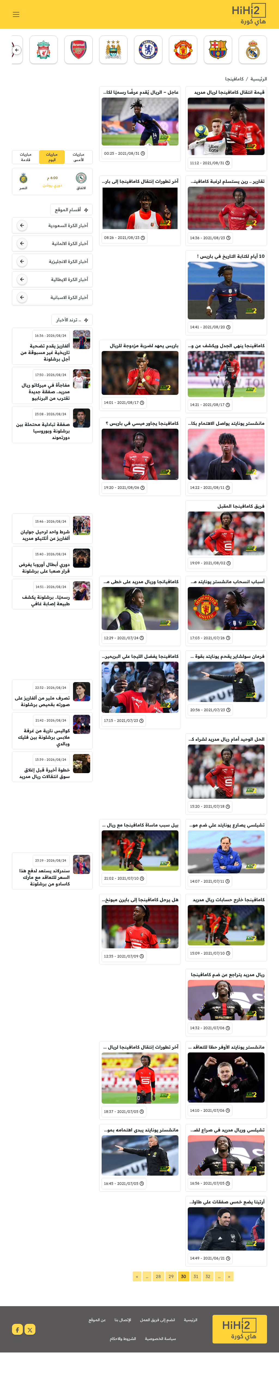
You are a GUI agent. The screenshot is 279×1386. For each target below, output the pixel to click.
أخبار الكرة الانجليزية (68, 261)
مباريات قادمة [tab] (26, 157)
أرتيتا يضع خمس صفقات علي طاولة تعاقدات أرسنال (226, 1202)
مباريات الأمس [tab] (78, 157)
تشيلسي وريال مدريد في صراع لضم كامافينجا (226, 1130)
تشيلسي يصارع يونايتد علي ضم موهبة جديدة (226, 825)
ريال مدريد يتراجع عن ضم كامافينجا (228, 974)
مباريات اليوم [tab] (52, 157)
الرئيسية (258, 78)
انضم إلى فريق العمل (157, 1319)
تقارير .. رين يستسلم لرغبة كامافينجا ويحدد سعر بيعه (226, 181)
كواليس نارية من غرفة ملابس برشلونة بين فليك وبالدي (43, 737)
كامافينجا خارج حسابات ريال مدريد (229, 899)
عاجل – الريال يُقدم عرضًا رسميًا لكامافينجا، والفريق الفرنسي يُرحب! (140, 92)
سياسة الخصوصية (160, 1338)
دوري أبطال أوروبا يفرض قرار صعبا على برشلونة (44, 568)
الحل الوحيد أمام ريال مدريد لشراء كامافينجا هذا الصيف (226, 739)
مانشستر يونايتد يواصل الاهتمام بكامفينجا (226, 423)
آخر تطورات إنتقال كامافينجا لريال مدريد (140, 1047)
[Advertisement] (140, 284)
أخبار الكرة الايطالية (69, 279)
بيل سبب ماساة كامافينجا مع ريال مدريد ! (140, 825)
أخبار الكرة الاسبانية (69, 297)
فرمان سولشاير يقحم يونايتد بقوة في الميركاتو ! (226, 656)
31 (196, 1276)
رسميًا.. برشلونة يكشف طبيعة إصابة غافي (45, 600)
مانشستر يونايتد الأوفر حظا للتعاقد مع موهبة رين (226, 1047)
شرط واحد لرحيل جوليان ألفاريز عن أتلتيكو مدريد (44, 535)
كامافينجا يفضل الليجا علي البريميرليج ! (140, 656)
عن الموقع (97, 1319)
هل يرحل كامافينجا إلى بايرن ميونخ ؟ (140, 899)
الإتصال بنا (123, 1319)
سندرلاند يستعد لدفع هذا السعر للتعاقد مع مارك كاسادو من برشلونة (44, 877)
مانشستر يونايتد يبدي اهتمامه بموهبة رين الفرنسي (140, 1130)
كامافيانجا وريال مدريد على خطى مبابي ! (140, 581)
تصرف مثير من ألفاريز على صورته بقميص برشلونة (42, 701)
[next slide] (17, 50)
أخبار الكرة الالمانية (70, 243)
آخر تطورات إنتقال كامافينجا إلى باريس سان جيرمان (140, 181)
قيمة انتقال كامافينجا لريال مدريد (229, 92)
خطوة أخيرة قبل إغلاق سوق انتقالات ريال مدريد (44, 773)
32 (208, 1276)
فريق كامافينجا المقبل (241, 506)
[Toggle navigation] (16, 14)
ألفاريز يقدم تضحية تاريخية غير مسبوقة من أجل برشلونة (44, 352)
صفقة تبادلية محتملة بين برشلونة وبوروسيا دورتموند (42, 431)
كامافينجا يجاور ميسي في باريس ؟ (142, 423)
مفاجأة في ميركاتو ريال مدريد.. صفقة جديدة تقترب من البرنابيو (45, 391)
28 (158, 1276)
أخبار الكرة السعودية (68, 225)
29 (171, 1276)
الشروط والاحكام (123, 1338)
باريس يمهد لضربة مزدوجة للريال (144, 345)
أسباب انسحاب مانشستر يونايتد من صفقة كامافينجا (226, 581)
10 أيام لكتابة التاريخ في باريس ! (231, 256)
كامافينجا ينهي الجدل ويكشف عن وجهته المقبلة (226, 345)
